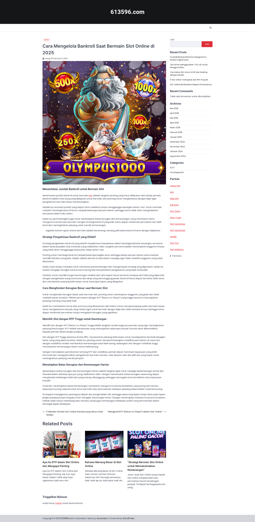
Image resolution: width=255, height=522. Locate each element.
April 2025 (174, 122)
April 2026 (174, 113)
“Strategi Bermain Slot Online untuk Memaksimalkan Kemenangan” (145, 466)
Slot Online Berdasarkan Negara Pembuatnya (191, 84)
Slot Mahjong (176, 249)
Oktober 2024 (176, 151)
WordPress (128, 518)
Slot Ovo (174, 243)
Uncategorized (177, 172)
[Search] (210, 28)
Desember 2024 (177, 142)
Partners (176, 256)
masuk (58, 503)
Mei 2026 (174, 108)
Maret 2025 (175, 127)
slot (90, 195)
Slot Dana (175, 211)
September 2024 (178, 156)
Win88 (173, 236)
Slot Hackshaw (177, 224)
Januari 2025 (176, 137)
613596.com (127, 11)
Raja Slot (174, 198)
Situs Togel (175, 217)
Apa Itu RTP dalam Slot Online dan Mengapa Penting (60, 464)
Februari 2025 (176, 132)
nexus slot (175, 185)
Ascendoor (102, 518)
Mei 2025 (174, 118)
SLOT (46, 40)
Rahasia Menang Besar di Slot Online (103, 464)
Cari (172, 39)
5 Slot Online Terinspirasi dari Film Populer (189, 79)
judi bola (174, 205)
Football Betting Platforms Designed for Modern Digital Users (188, 58)
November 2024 (177, 146)
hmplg (47, 58)
